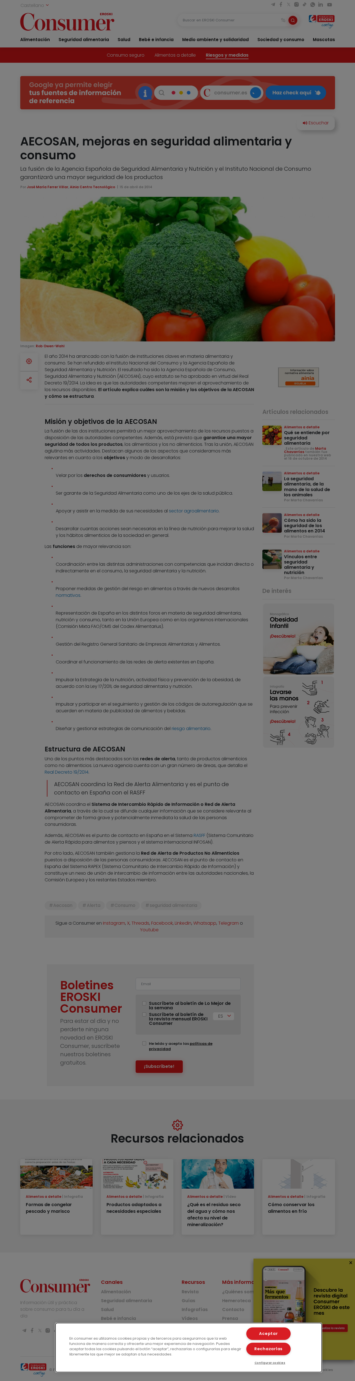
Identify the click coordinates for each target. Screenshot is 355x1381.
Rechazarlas (268, 1349)
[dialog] (188, 1347)
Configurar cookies (270, 1363)
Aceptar (268, 1333)
